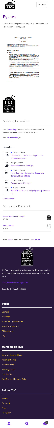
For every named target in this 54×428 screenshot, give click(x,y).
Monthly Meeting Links (12, 355)
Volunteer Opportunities (12, 321)
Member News (8, 364)
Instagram (6, 412)
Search (27, 424)
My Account (9, 424)
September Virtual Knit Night (22, 165)
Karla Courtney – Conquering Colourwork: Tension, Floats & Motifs (27, 174)
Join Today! (35, 239)
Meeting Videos (8, 369)
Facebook (6, 403)
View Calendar (8, 198)
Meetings (6, 316)
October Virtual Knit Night (21, 183)
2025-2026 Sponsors (10, 326)
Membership (13, 137)
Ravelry (5, 398)
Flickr (4, 408)
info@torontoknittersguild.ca (15, 282)
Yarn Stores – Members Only (14, 379)
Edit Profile (7, 374)
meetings (13, 129)
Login (10, 239)
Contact (5, 312)
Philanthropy (7, 331)
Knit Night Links (9, 360)
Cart (41, 421)
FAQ (3, 336)
